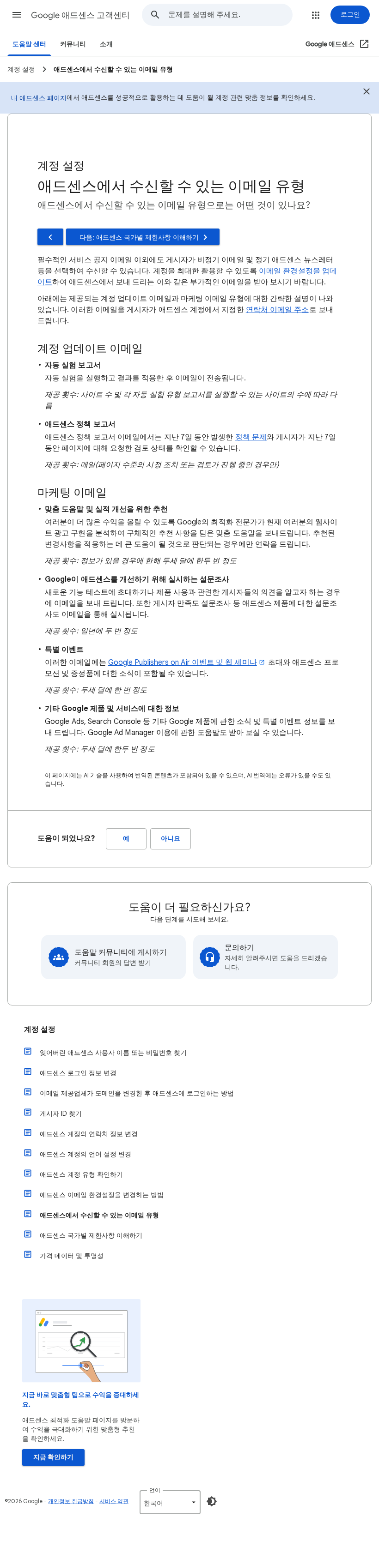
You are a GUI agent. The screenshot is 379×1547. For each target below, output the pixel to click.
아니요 (170, 839)
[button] (17, 15)
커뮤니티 (73, 44)
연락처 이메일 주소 (277, 309)
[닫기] (366, 93)
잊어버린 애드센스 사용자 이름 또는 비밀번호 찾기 (113, 1052)
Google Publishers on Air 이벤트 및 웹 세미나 (182, 662)
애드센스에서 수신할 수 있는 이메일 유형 (99, 1215)
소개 (106, 44)
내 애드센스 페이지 (39, 98)
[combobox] (230, 14)
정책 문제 (251, 437)
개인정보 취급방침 (71, 1501)
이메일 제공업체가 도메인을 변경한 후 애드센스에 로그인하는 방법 (137, 1093)
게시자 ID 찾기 (61, 1113)
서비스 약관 (113, 1501)
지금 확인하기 (53, 1457)
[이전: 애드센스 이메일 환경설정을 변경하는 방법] (50, 237)
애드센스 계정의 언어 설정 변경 (85, 1154)
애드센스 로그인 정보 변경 (78, 1073)
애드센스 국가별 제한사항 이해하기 (91, 1235)
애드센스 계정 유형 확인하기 (81, 1174)
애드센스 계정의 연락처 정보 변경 (89, 1134)
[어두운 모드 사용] (212, 1501)
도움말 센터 (29, 44)
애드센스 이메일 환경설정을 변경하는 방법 (102, 1195)
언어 (154, 1490)
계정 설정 (39, 1029)
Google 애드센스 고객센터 (80, 15)
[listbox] (170, 1502)
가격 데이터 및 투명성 (72, 1256)
